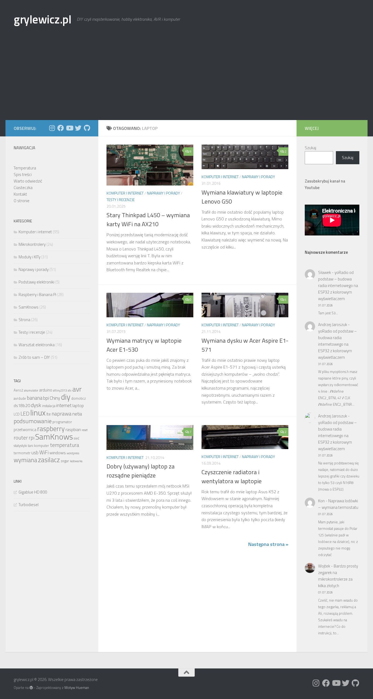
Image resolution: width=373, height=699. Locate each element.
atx (70, 390)
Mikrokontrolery (32, 244)
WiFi (44, 452)
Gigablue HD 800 (33, 492)
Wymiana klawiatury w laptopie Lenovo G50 (242, 197)
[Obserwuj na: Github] (87, 128)
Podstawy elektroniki (36, 282)
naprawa (62, 414)
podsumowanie (33, 421)
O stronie (21, 201)
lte (48, 414)
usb (35, 452)
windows (57, 452)
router (21, 438)
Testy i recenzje (120, 199)
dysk (36, 405)
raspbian (73, 429)
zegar (65, 461)
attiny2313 (60, 390)
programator (62, 422)
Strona (24, 319)
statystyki (20, 445)
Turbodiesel (29, 504)
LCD (17, 414)
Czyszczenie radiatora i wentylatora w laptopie (232, 476)
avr (77, 389)
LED (24, 414)
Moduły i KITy (29, 257)
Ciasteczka (23, 187)
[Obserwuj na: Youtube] (69, 128)
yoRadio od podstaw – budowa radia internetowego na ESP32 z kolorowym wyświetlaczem (338, 285)
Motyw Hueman (76, 687)
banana (34, 398)
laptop (78, 405)
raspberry (51, 428)
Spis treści (23, 174)
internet (64, 405)
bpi (46, 398)
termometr (22, 453)
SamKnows (29, 307)
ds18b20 (22, 405)
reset (85, 430)
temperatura (64, 445)
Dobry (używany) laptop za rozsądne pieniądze (140, 471)
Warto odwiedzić (28, 181)
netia (77, 413)
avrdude (20, 398)
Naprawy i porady (163, 193)
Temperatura (25, 168)
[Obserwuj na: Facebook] (60, 128)
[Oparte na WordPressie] (31, 687)
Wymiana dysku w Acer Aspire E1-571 (245, 345)
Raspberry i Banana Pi (37, 294)
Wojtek (324, 566)
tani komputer (38, 445)
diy (65, 397)
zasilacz (49, 460)
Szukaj (310, 148)
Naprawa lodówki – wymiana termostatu (338, 504)
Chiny (55, 398)
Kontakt (20, 194)
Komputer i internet (125, 193)
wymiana (25, 460)
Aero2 (18, 390)
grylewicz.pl (42, 19)
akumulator (31, 390)
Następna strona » (268, 544)
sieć (76, 438)
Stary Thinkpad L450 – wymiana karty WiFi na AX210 (148, 219)
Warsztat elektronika (37, 345)
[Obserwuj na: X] (78, 128)
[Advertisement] (186, 79)
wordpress (73, 453)
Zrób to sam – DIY (34, 357)
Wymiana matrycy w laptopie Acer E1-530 (144, 345)
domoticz (78, 398)
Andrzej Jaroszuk (332, 324)
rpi (31, 437)
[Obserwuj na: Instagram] (52, 128)
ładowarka (76, 461)
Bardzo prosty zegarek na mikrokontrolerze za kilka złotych (338, 576)
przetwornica (25, 429)
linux (38, 413)
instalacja (48, 405)
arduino (45, 390)
